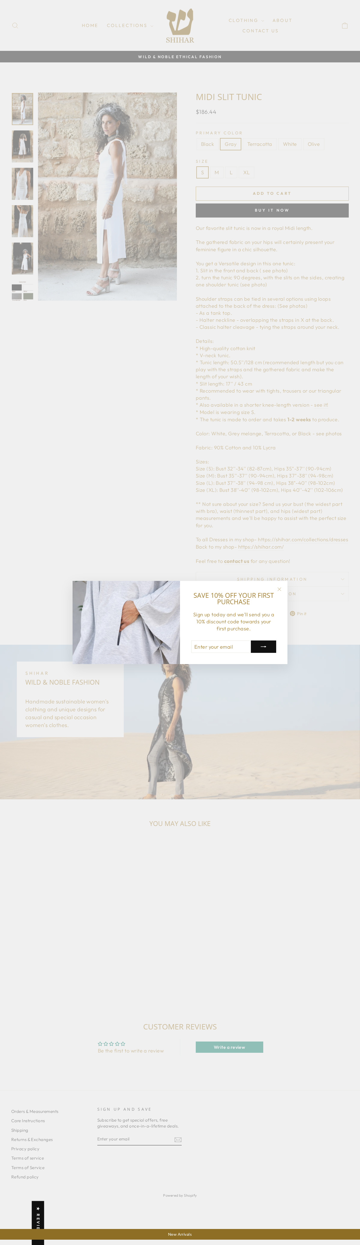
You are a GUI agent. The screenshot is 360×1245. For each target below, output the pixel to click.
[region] (180, 1234)
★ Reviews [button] (38, 1223)
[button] (111, 1192)
